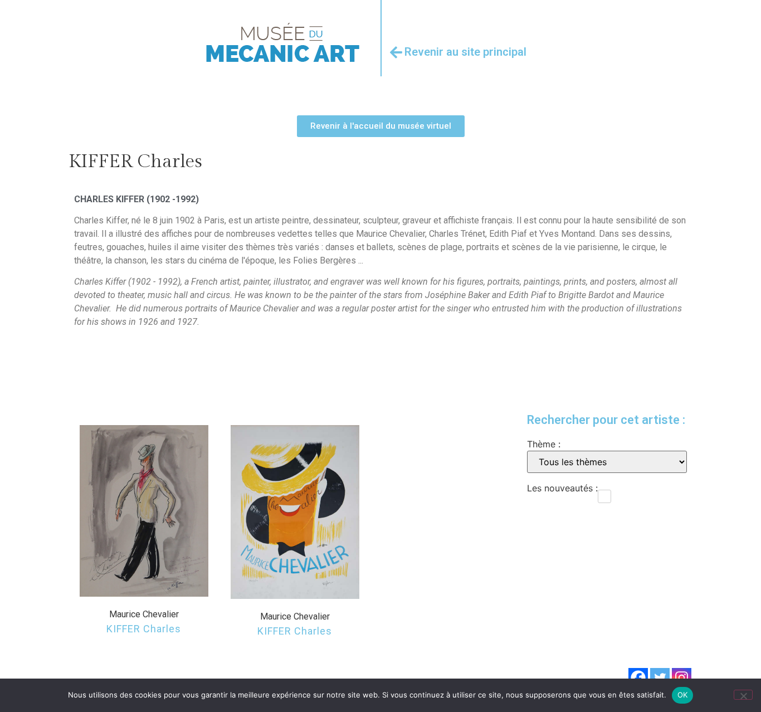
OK (682, 694)
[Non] (743, 695)
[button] (144, 511)
